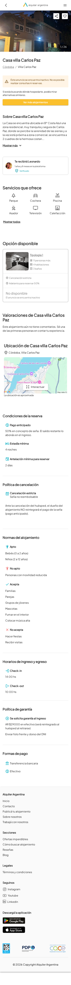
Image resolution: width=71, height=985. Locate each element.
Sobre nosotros (12, 816)
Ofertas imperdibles (15, 839)
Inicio (6, 801)
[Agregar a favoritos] (65, 16)
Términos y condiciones (17, 872)
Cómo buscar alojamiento (19, 844)
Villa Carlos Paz (27, 67)
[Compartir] (56, 16)
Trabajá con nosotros (15, 822)
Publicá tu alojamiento (16, 811)
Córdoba (8, 67)
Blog (6, 855)
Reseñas (8, 849)
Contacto (9, 806)
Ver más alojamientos (35, 102)
